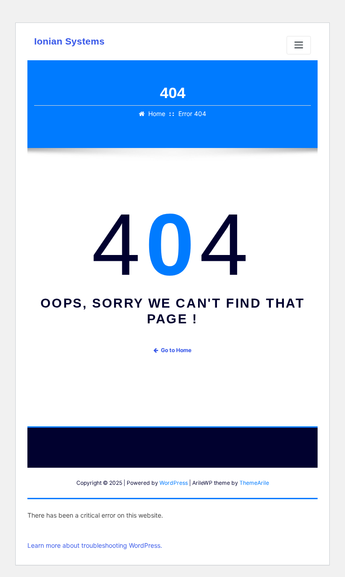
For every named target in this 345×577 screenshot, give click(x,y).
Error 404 (192, 113)
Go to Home (176, 350)
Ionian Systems (69, 41)
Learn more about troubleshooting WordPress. (94, 545)
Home (156, 113)
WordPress (173, 482)
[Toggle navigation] (299, 45)
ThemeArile (254, 482)
